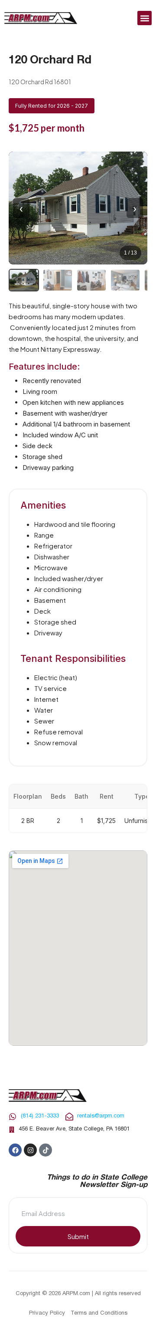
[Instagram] (30, 1150)
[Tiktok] (45, 1150)
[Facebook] (15, 1150)
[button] (144, 18)
